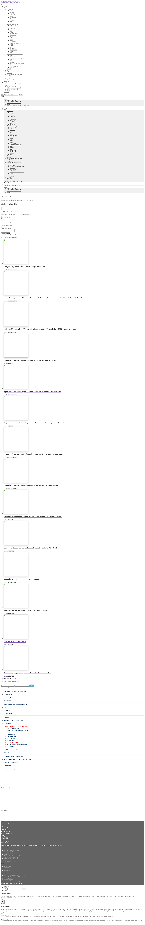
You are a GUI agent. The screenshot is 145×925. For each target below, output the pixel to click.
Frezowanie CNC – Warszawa (14, 89)
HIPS (11, 37)
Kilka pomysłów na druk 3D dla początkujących (15, 881)
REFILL (12, 51)
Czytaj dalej (11, 363)
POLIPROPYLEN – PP (15, 145)
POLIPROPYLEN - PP (15, 43)
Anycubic (12, 12)
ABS (11, 27)
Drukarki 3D (10, 9)
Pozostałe (7, 766)
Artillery (12, 13)
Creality (11, 16)
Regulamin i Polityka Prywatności (12, 850)
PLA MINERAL (14, 33)
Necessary (4, 913)
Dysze (11, 55)
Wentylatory (12, 62)
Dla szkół (6, 82)
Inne (11, 52)
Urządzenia (9, 75)
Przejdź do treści (15, 1)
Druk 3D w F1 (7, 878)
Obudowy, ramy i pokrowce (13, 756)
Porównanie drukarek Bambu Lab (12, 875)
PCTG (11, 40)
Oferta (5, 85)
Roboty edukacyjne (11, 749)
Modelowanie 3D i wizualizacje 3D (12, 855)
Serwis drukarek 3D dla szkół (14, 83)
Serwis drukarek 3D (11, 86)
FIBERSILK (13, 48)
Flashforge (12, 18)
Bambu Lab (12, 14)
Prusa (11, 21)
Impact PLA (13, 35)
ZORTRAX (12, 45)
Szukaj (20, 94)
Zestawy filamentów (11, 762)
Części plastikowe (14, 66)
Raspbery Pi (9, 78)
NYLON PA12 (13, 41)
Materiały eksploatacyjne (13, 24)
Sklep (5, 8)
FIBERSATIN (13, 50)
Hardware (12, 64)
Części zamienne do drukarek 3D (15, 54)
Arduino (9, 77)
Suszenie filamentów (9, 879)
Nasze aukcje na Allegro (9, 861)
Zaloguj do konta (8, 866)
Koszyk (6, 890)
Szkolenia (9, 90)
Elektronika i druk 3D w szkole (14, 79)
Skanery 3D (9, 70)
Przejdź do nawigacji (6, 1)
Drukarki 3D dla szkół (9, 853)
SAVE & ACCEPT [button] (5, 922)
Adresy (5, 869)
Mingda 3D (6, 81)
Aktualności (6, 92)
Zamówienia (7, 867)
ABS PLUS (12, 28)
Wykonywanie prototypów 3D (14, 88)
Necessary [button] (3, 912)
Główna (5, 6)
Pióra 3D (9, 69)
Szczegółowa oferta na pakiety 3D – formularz (18, 105)
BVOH (11, 32)
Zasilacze (12, 67)
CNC (8, 71)
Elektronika (12, 59)
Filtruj (32, 685)
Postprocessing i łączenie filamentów (17, 759)
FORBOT (9, 73)
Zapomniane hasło (8, 870)
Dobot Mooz (13, 17)
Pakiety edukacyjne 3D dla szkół (14, 74)
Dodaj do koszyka (5, 233)
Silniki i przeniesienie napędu (17, 63)
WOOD (12, 44)
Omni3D (12, 20)
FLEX (11, 36)
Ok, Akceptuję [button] (128, 896)
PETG (11, 39)
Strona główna (4, 200)
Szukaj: (2, 94)
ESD (11, 47)
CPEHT (12, 29)
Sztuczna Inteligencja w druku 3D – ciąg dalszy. (15, 877)
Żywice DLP (13, 25)
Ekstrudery (12, 56)
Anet (11, 10)
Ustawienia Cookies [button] (11, 897)
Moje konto (6, 886)
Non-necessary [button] (4, 917)
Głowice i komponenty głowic (17, 58)
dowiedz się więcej (6, 217)
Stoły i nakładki (13, 60)
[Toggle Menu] (1, 4)
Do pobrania (7, 859)
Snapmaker (12, 22)
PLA (11, 31)
